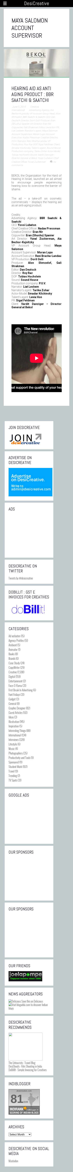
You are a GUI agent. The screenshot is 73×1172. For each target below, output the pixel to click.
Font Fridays (14, 694)
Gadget (12, 699)
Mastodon (13, 1161)
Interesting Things (17, 730)
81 (17, 1098)
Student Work (15, 766)
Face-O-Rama (15, 685)
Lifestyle (13, 744)
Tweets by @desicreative (21, 578)
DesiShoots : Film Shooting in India (25, 1066)
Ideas (11, 717)
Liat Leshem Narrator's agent (26, 130)
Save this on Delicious (32, 1001)
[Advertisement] (29, 534)
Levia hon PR (52, 127)
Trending (13, 775)
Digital (12, 676)
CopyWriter (14, 667)
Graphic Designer (17, 708)
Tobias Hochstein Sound (24, 154)
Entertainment (15, 681)
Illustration (14, 721)
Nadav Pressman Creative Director (39, 137)
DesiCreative (36, 3)
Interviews (13, 739)
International (18, 110)
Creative (34, 106)
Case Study (14, 663)
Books (11, 654)
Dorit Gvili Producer (39, 120)
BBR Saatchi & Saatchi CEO (36, 117)
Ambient (13, 645)
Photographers (16, 753)
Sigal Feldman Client (49, 144)
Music (12, 748)
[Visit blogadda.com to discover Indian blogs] (29, 1008)
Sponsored (14, 762)
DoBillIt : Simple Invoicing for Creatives (28, 1070)
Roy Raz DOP (30, 144)
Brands (12, 658)
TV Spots (13, 780)
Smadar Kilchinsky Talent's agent (28, 148)
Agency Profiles (16, 640)
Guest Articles (15, 712)
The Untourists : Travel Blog (22, 1063)
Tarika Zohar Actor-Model (47, 151)
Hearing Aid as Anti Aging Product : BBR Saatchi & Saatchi (32, 94)
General (12, 703)
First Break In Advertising (21, 690)
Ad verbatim (14, 636)
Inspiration (14, 726)
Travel (11, 771)
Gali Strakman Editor (34, 127)
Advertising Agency (39, 110)
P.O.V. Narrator (18, 141)
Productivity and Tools (19, 757)
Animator (13, 649)
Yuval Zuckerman (37, 161)
